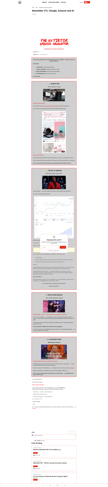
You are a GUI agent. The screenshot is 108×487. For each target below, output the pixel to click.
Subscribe (63, 247)
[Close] (67, 235)
